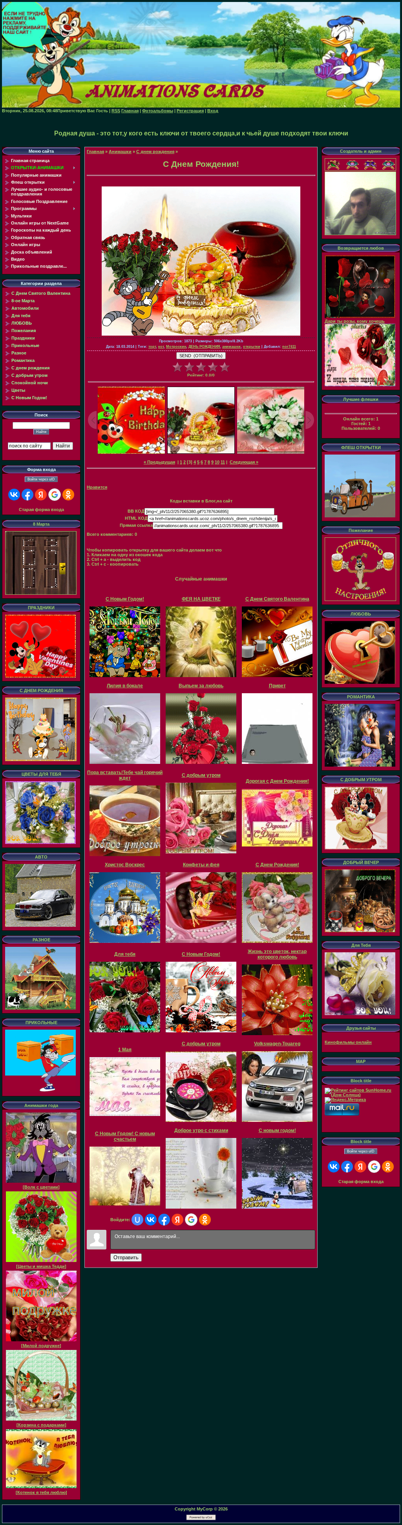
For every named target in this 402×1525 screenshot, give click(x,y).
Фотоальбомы (157, 110)
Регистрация (190, 110)
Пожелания (23, 330)
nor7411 (289, 347)
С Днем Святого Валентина (40, 293)
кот (161, 347)
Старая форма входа (41, 509)
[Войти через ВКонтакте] (14, 494)
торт (152, 347)
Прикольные (25, 345)
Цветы (18, 390)
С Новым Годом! (29, 397)
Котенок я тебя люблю (41, 1492)
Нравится (97, 487)
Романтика (23, 360)
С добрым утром (29, 375)
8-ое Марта (23, 300)
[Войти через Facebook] (27, 494)
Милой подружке (41, 1345)
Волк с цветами (41, 1187)
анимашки (231, 347)
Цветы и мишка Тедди (41, 1266)
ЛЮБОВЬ (21, 323)
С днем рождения (30, 367)
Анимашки (120, 151)
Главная (130, 110)
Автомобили (25, 308)
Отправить (126, 1257)
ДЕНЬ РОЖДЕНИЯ (204, 347)
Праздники (23, 338)
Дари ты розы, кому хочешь (355, 321)
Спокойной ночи (29, 382)
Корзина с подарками (41, 1425)
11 (223, 462)
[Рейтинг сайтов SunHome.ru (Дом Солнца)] (361, 1094)
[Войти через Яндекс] (41, 494)
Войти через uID (41, 479)
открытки (251, 347)
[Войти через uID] (137, 1219)
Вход (212, 110)
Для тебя (20, 315)
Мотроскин (176, 347)
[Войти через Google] (54, 494)
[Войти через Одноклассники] (68, 494)
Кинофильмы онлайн (348, 1042)
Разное (18, 353)
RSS (115, 110)
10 (217, 462)
